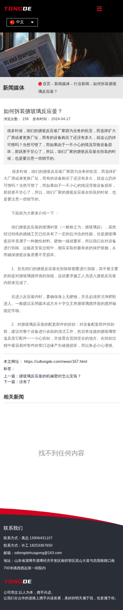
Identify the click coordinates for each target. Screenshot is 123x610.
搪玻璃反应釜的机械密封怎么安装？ (50, 376)
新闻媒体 (62, 83)
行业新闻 (81, 83)
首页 (47, 83)
